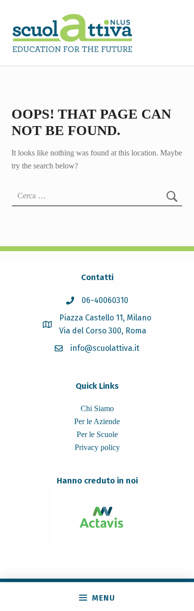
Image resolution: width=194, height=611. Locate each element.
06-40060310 (105, 300)
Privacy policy (97, 447)
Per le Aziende (97, 421)
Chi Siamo (97, 408)
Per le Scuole (97, 434)
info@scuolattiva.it (104, 348)
